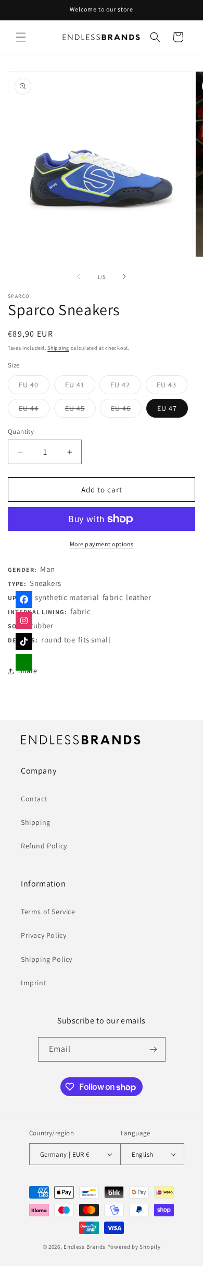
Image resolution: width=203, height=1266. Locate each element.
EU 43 (172, 386)
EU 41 (80, 386)
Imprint (33, 982)
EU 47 (167, 408)
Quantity (21, 431)
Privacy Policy (43, 935)
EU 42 (125, 386)
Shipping (58, 347)
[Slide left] (78, 276)
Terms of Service (48, 911)
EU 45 (80, 410)
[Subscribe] (153, 1049)
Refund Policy (44, 845)
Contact (34, 798)
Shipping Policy (46, 959)
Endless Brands (85, 1246)
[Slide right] (124, 276)
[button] (20, 37)
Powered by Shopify (134, 1246)
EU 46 (126, 410)
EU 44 (34, 410)
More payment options (102, 544)
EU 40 (34, 386)
